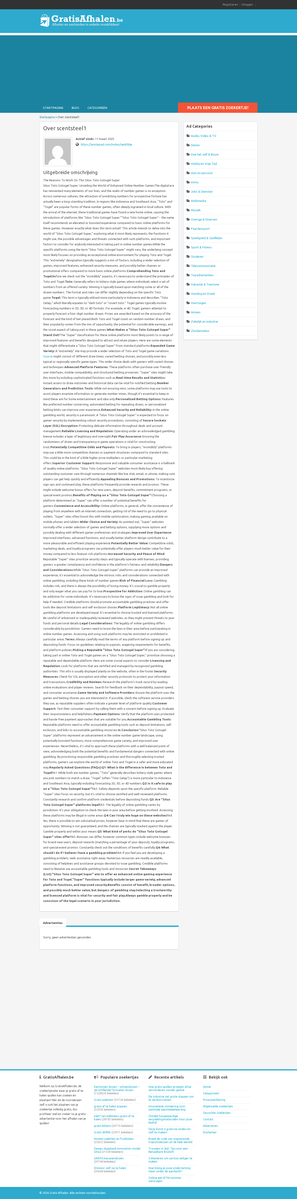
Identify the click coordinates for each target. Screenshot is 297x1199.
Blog (75, 107)
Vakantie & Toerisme (205, 284)
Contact (208, 1119)
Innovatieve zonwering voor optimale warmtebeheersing (167, 1108)
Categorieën (97, 107)
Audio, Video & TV (203, 135)
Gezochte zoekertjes (216, 1112)
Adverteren (210, 1125)
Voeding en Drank (203, 293)
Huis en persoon (202, 173)
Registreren (230, 4)
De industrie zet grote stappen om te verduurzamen (171, 1098)
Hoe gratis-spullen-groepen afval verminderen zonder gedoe (169, 1088)
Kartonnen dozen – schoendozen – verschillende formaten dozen (116, 1088)
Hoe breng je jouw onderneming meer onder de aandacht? (169, 1170)
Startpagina (53, 107)
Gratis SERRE (102, 1132)
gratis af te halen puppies (110, 1106)
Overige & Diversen (204, 219)
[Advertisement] (148, 67)
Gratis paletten (103, 1099)
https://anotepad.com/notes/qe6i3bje (106, 144)
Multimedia (198, 200)
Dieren (195, 145)
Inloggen (247, 4)
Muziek (196, 210)
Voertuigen (198, 303)
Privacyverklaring (214, 1099)
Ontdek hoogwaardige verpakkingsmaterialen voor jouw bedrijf (170, 1119)
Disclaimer (210, 1132)
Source (48, 356)
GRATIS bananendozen (109, 1158)
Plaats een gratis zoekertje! (217, 108)
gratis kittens (102, 1125)
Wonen (195, 312)
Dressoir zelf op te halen (110, 1168)
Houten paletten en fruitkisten (114, 1138)
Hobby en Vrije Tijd (204, 163)
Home (207, 1086)
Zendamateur (200, 330)
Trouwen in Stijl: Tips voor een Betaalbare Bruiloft (168, 1150)
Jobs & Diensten (202, 191)
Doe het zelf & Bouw (205, 154)
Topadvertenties (202, 275)
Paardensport (200, 228)
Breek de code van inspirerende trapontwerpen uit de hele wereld (170, 1140)
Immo (195, 182)
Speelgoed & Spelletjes (207, 238)
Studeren (197, 256)
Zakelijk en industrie (204, 321)
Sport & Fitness (201, 247)
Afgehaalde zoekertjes (218, 1106)
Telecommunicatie (203, 265)
